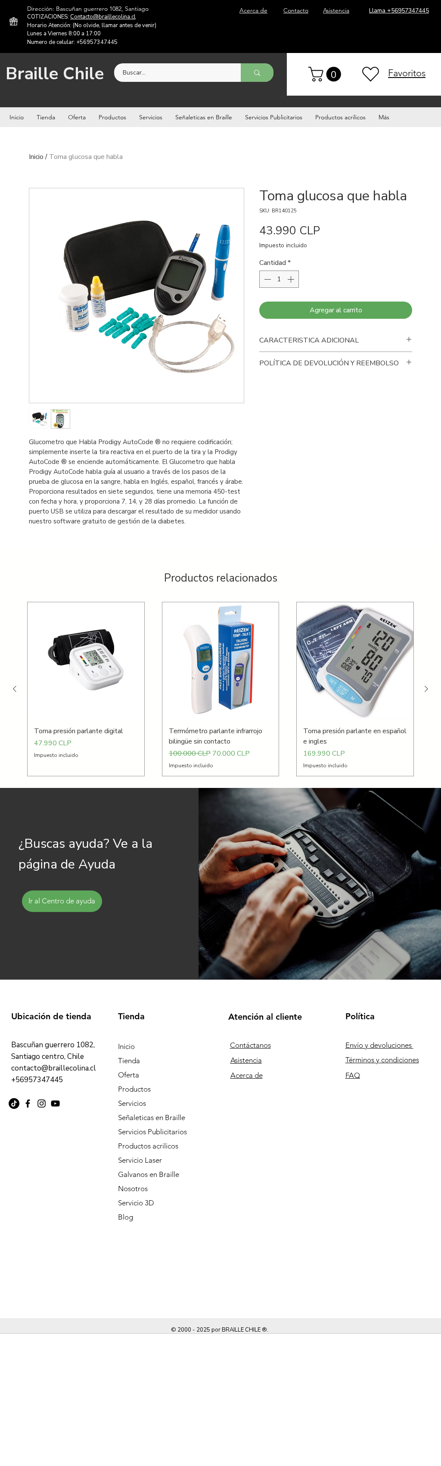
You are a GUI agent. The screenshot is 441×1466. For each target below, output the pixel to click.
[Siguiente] (426, 689)
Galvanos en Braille (148, 1174)
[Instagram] (41, 1103)
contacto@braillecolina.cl (53, 1068)
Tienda (129, 1060)
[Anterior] (14, 689)
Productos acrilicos (148, 1146)
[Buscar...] (257, 72)
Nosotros (133, 1188)
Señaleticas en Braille (151, 1117)
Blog (125, 1217)
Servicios (132, 1103)
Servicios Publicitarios (152, 1131)
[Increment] (292, 279)
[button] (326, 74)
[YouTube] (55, 1103)
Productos (134, 1089)
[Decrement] (267, 279)
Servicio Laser (140, 1160)
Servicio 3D (136, 1202)
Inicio (36, 157)
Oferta (128, 1075)
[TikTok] (14, 1103)
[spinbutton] (279, 279)
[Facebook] (27, 1103)
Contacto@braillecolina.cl (103, 17)
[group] (220, 688)
